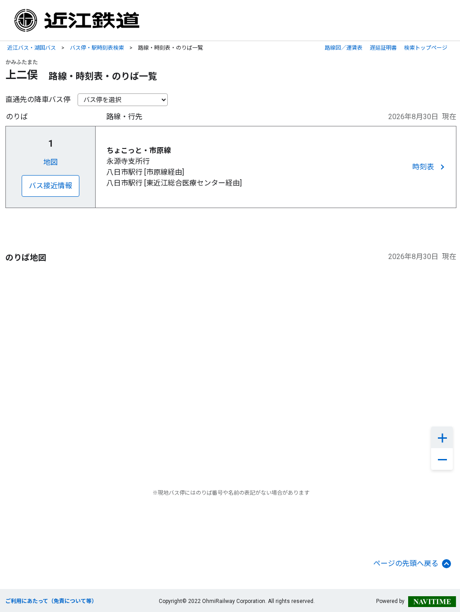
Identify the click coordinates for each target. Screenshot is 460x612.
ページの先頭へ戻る (405, 563)
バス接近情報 (50, 185)
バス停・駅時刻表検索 (97, 48)
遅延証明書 (383, 48)
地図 (50, 162)
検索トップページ (425, 48)
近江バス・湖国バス (31, 48)
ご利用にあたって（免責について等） (51, 601)
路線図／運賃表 (344, 48)
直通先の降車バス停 (37, 99)
